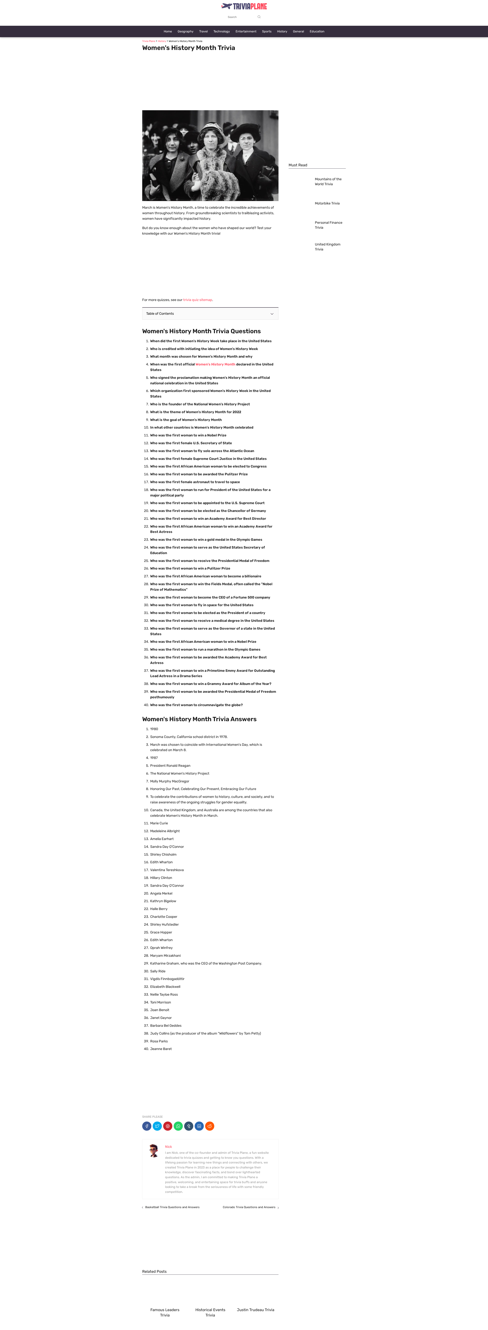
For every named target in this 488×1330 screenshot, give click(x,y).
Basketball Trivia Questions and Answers (172, 1207)
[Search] (259, 17)
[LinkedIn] (199, 1126)
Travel (203, 31)
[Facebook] (146, 1126)
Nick (168, 1147)
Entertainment (246, 31)
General (298, 31)
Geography (185, 31)
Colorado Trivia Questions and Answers (249, 1207)
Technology (222, 31)
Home (168, 31)
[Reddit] (209, 1126)
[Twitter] (157, 1126)
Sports (266, 31)
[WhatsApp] (178, 1126)
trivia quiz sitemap (197, 300)
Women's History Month (215, 364)
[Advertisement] (210, 79)
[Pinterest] (167, 1126)
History (282, 31)
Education (317, 31)
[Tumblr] (188, 1126)
